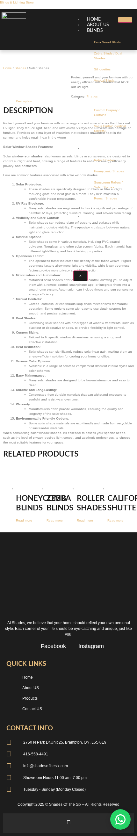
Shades (20, 68)
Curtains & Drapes (109, 98)
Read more (24, 520)
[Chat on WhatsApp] (120, 819)
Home (7, 68)
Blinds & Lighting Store (17, 2)
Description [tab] (24, 101)
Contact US (100, 227)
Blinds (95, 30)
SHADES (96, 148)
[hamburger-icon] (125, 20)
